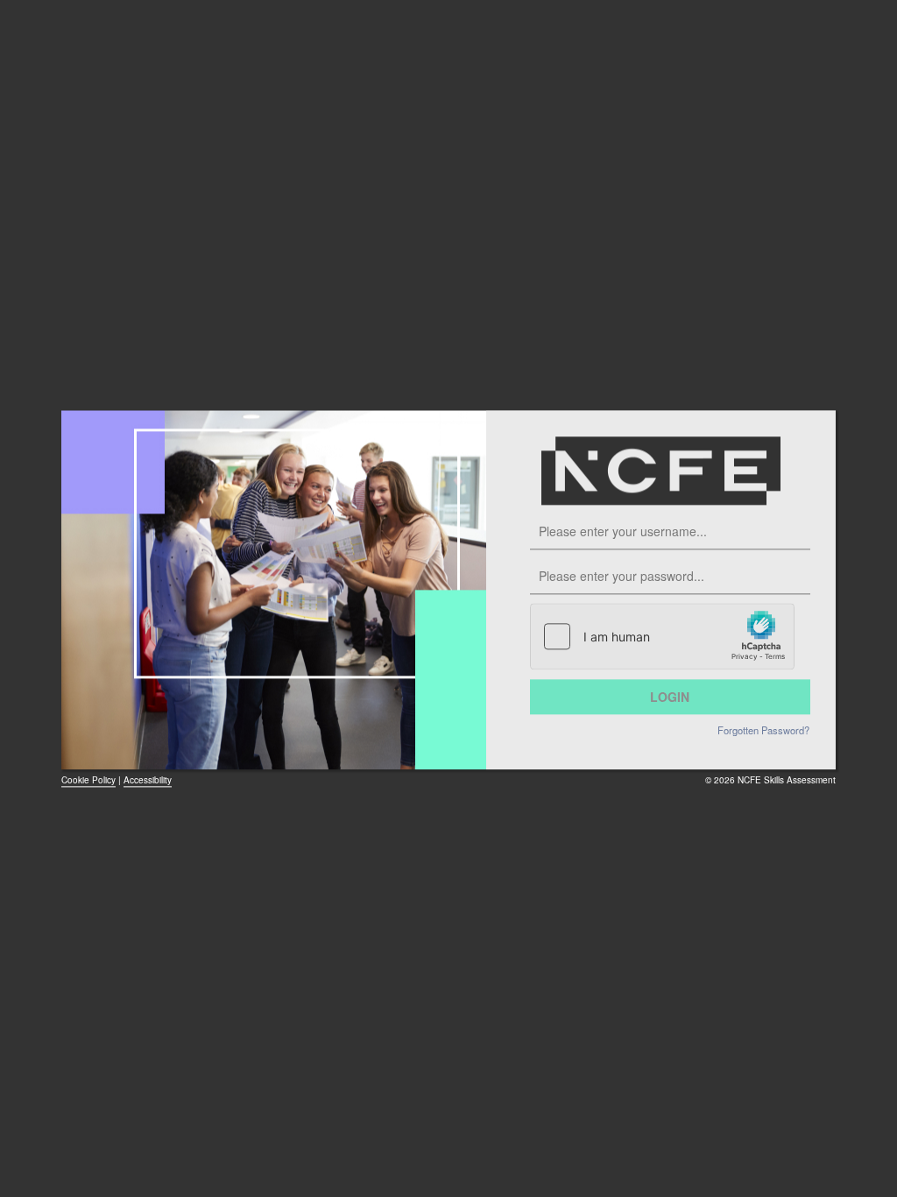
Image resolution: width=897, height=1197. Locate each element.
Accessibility (148, 780)
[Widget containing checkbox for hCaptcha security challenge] (662, 636)
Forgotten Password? (763, 730)
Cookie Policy (88, 780)
